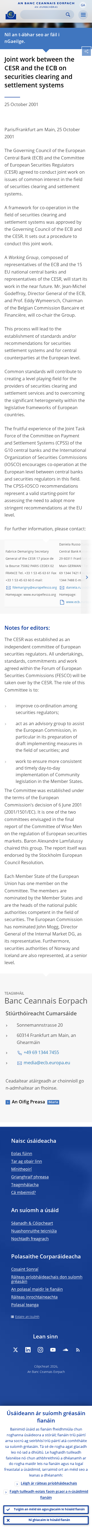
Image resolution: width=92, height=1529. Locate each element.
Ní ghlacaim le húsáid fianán (49, 1520)
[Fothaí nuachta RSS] (78, 1349)
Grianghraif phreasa (30, 1177)
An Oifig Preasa (28, 1102)
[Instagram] (40, 1349)
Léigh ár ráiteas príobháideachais (49, 1483)
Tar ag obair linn (26, 1162)
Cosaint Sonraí (24, 1269)
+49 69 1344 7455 (41, 1053)
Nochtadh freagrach (30, 1239)
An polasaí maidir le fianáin (37, 1290)
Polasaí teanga (25, 1305)
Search (68, 14)
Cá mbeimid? (23, 1193)
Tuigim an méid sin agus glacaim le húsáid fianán (49, 1509)
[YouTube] (53, 1349)
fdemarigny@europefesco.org (35, 587)
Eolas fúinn (21, 1154)
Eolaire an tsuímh (27, 1316)
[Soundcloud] (65, 1349)
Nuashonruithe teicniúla (34, 1231)
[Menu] (83, 15)
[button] (82, 5)
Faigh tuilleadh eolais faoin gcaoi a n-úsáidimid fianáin (49, 1495)
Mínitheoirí (21, 1169)
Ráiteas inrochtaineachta (34, 1297)
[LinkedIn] (28, 1349)
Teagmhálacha (25, 1185)
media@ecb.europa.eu (47, 1063)
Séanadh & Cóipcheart (32, 1223)
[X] (15, 1349)
